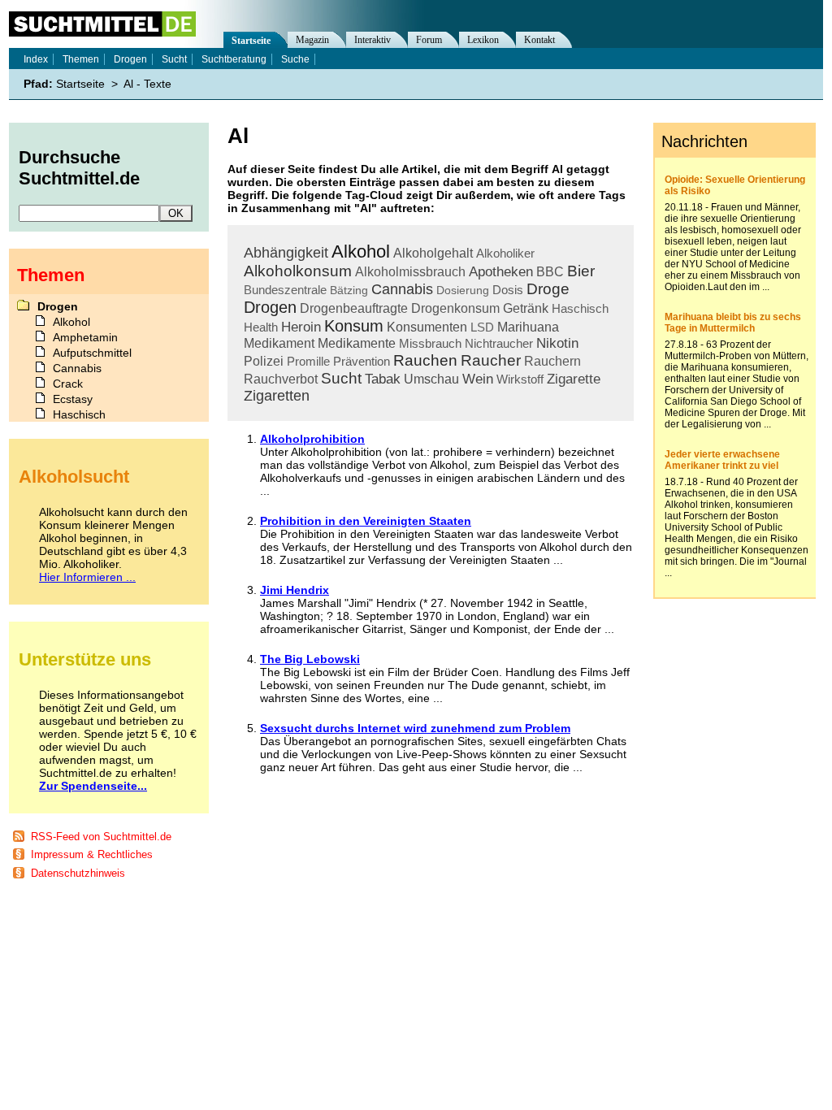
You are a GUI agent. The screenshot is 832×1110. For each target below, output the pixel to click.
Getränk (525, 308)
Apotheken (501, 272)
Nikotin (557, 343)
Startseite (251, 40)
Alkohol (361, 251)
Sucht (341, 378)
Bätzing (349, 290)
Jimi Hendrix (294, 589)
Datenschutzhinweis (78, 873)
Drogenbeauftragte (354, 308)
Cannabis (402, 289)
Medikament (279, 343)
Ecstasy (73, 398)
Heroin (301, 327)
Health (261, 327)
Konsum (354, 326)
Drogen (270, 307)
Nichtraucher (499, 343)
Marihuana (528, 327)
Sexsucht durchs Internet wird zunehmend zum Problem (415, 728)
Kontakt (539, 40)
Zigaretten (277, 396)
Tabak (383, 379)
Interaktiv (372, 40)
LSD (482, 327)
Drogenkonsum (455, 308)
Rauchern (552, 361)
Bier (581, 271)
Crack (68, 383)
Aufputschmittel (92, 352)
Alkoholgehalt (433, 253)
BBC (550, 272)
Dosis (507, 290)
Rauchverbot (281, 379)
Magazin (312, 40)
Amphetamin (85, 337)
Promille (308, 361)
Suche (295, 59)
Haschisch (580, 308)
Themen (81, 59)
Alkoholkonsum (298, 271)
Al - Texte (147, 83)
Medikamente (357, 343)
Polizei (264, 361)
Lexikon (483, 40)
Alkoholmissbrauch (410, 272)
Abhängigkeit (286, 253)
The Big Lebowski (310, 659)
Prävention (361, 361)
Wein (477, 379)
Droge (548, 288)
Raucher (491, 360)
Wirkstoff (520, 379)
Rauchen (425, 360)
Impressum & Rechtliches (92, 854)
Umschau (431, 379)
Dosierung (462, 290)
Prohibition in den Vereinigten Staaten (365, 520)
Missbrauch (430, 343)
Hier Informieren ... (87, 576)
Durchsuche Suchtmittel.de (79, 168)
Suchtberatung (234, 59)
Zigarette (573, 379)
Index (36, 59)
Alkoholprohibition (312, 438)
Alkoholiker (505, 253)
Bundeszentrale (285, 290)
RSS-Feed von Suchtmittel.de (101, 836)
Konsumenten (427, 327)
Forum (429, 40)
